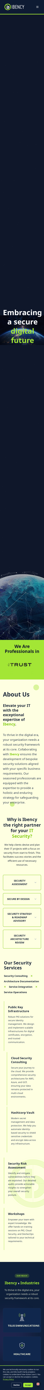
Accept (28, 1385)
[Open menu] (37, 7)
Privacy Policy (8, 1379)
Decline (16, 1385)
